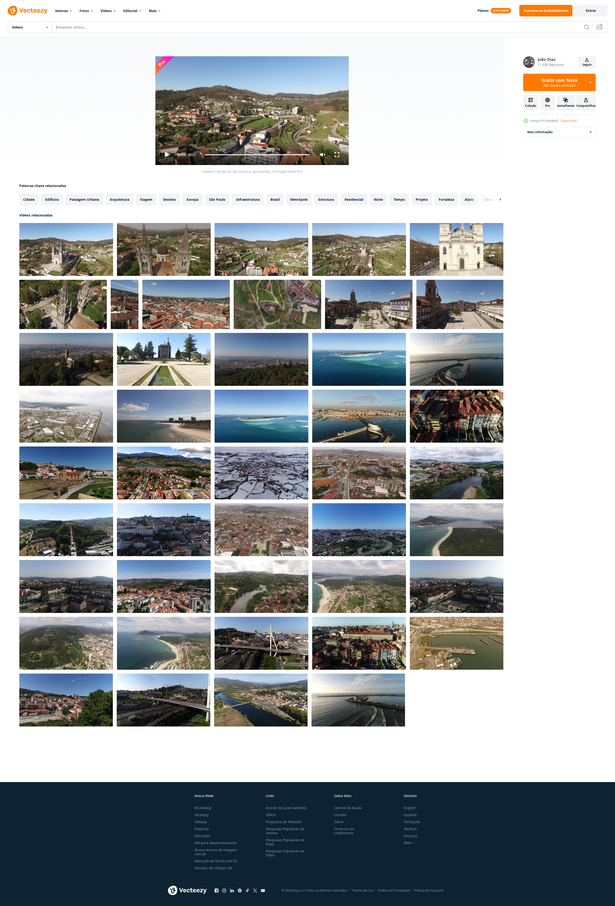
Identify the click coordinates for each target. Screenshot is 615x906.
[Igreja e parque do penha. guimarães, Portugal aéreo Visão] (66, 359)
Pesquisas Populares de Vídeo (285, 853)
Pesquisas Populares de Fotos (285, 842)
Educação (202, 836)
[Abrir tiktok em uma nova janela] (247, 890)
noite (378, 199)
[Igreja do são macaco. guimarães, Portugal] (456, 249)
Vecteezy (202, 815)
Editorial (130, 10)
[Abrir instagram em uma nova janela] (224, 890)
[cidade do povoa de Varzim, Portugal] (456, 643)
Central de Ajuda (347, 807)
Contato (340, 815)
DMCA (271, 815)
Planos (483, 10)
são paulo (217, 199)
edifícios (52, 199)
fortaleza (446, 199)
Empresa (202, 829)
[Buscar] (587, 27)
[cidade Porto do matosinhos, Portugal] (456, 359)
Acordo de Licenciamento (286, 807)
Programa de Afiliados (284, 822)
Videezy (201, 822)
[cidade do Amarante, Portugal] (261, 586)
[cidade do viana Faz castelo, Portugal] (66, 643)
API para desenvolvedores (216, 843)
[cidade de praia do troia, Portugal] (359, 359)
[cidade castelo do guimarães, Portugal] (277, 304)
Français (410, 836)
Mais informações (540, 132)
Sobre (338, 822)
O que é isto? (568, 121)
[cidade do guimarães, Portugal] (124, 304)
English (410, 807)
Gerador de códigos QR (213, 868)
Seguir (587, 65)
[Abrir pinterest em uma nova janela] (240, 890)
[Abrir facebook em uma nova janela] (216, 890)
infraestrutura (248, 199)
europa (192, 199)
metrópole (299, 199)
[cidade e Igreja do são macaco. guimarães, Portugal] (66, 249)
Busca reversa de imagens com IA (216, 852)
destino (169, 199)
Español (410, 815)
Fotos (84, 10)
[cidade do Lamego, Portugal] (66, 529)
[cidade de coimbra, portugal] (66, 472)
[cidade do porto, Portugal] (359, 529)
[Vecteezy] (27, 10)
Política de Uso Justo (428, 890)
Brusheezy (203, 807)
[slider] (257, 154)
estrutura (326, 199)
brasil (275, 199)
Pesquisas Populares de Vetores (285, 831)
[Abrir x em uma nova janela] (255, 890)
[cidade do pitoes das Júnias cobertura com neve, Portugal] (261, 472)
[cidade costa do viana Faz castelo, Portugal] (66, 416)
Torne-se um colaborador (344, 831)
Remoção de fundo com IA (216, 861)
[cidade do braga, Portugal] (359, 472)
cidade (29, 199)
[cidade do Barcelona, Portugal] (456, 472)
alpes (469, 199)
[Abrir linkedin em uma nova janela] (232, 890)
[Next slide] (496, 199)
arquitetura (119, 199)
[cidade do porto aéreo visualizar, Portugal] (456, 416)
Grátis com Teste (559, 82)
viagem (146, 199)
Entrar (591, 10)
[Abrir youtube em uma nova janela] (263, 890)
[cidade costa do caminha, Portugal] (359, 586)
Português (412, 822)
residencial (354, 199)
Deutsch (410, 829)
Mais (153, 10)
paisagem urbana (84, 199)
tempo (399, 199)
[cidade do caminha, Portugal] (456, 529)
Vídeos (106, 10)
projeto (422, 199)
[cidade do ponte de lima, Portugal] (164, 472)
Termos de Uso (363, 890)
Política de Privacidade (394, 890)
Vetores (61, 10)
